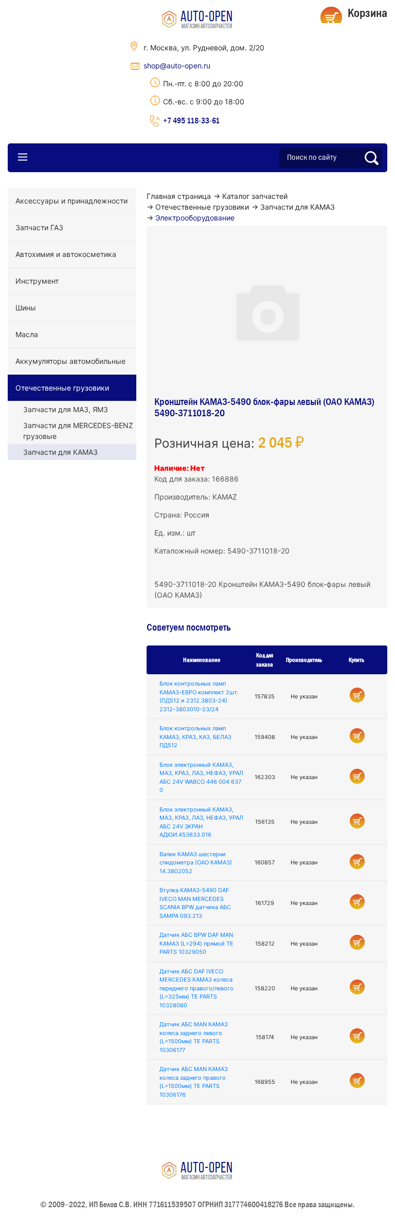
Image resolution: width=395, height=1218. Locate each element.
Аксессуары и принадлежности (71, 200)
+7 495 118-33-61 (191, 120)
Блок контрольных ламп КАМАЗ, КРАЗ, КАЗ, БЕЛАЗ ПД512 (195, 737)
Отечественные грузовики (62, 387)
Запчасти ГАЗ (39, 227)
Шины (25, 307)
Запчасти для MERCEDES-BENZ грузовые (78, 430)
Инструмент (37, 280)
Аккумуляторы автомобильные (70, 361)
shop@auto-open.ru (176, 65)
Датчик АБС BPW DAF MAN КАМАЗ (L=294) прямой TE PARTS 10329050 (196, 943)
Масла (26, 334)
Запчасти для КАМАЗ (60, 452)
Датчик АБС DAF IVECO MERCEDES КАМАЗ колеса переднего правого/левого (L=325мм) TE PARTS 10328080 (196, 988)
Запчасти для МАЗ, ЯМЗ (65, 409)
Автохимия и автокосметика (65, 254)
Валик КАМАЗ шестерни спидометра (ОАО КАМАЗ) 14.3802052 (195, 863)
